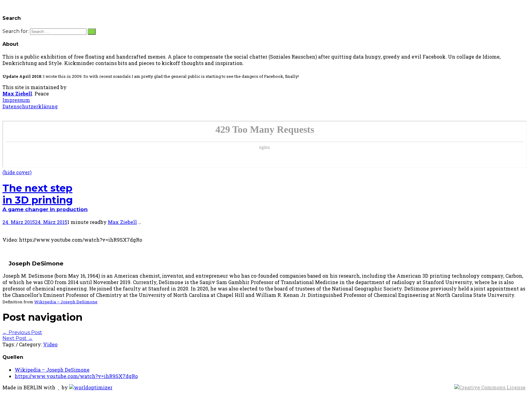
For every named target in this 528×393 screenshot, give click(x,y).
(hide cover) (16, 172)
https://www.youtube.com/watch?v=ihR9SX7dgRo (76, 376)
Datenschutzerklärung (30, 106)
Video (50, 344)
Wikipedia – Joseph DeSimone (65, 302)
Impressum (16, 100)
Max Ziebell (17, 93)
